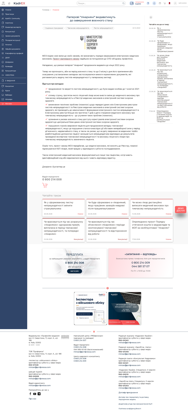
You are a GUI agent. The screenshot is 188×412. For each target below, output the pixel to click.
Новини (8, 10)
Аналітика (9, 23)
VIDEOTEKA (9, 75)
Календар (9, 66)
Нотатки (8, 45)
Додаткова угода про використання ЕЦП (135, 404)
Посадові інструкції (12, 40)
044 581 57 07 (140, 266)
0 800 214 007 (80, 340)
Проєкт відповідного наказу (66, 59)
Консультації (10, 31)
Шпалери (8, 99)
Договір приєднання (128, 393)
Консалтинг (9, 86)
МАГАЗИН (74, 271)
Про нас (32, 399)
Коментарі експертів (13, 27)
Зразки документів (12, 36)
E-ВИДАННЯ (10, 81)
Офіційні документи (12, 49)
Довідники (9, 62)
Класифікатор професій (14, 53)
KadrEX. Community (12, 18)
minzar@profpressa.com (40, 367)
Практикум (9, 14)
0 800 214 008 (80, 347)
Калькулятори (10, 71)
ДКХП (7, 58)
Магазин (8, 104)
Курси (7, 90)
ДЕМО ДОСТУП (181, 209)
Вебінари (8, 95)
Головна (45, 10)
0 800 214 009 (141, 262)
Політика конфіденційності (130, 409)
